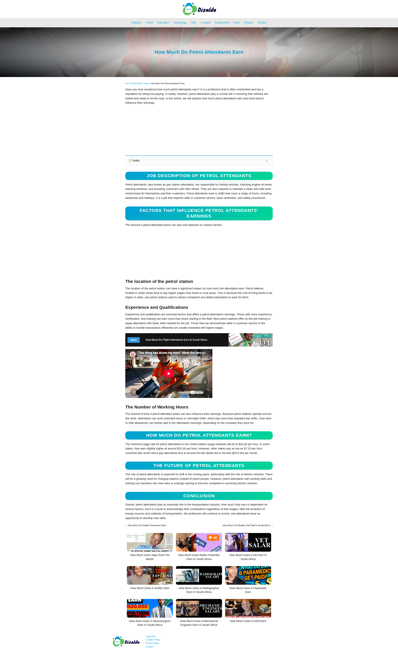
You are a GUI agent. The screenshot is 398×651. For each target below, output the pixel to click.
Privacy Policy (152, 643)
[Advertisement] (199, 130)
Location (206, 22)
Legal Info (150, 636)
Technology (180, 22)
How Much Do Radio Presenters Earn (147, 525)
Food (236, 22)
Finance (248, 22)
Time (193, 22)
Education (163, 22)
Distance (136, 22)
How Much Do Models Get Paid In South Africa (246, 525)
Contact (262, 22)
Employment (222, 22)
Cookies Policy (153, 639)
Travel (149, 22)
